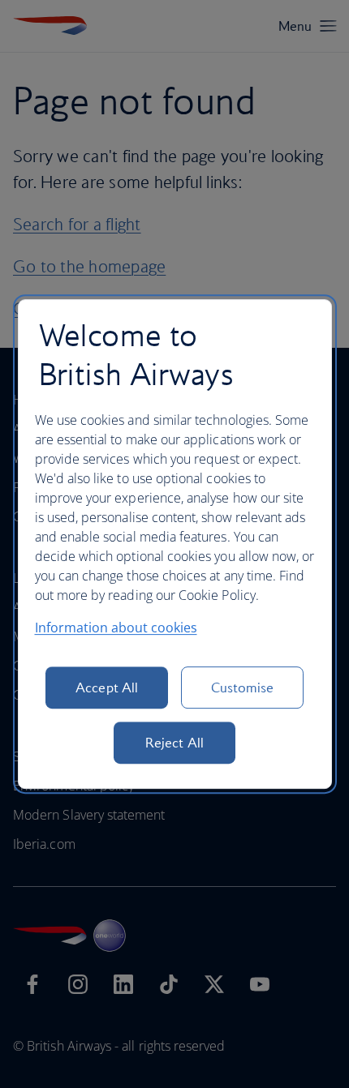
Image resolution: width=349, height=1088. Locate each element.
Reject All (174, 743)
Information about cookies (116, 627)
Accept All (106, 687)
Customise (242, 687)
